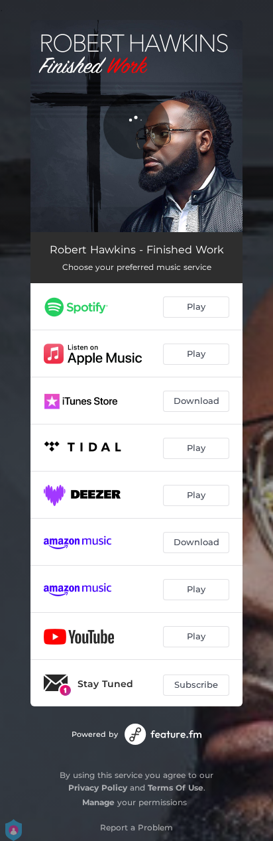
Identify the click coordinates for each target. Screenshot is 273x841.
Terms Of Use (175, 788)
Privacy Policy (97, 788)
